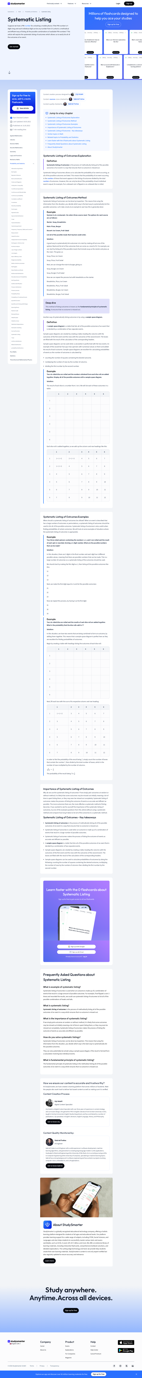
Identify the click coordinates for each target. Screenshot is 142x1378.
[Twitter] (126, 1365)
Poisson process (15, 290)
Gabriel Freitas (79, 99)
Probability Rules (15, 294)
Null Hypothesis (15, 280)
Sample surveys (15, 321)
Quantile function (15, 300)
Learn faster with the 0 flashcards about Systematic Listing (69, 140)
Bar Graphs (14, 172)
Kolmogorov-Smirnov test (17, 243)
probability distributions (17, 348)
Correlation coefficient (16, 199)
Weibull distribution (16, 344)
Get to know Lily (54, 1122)
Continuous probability (17, 195)
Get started (14, 46)
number (28, 26)
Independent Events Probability (19, 240)
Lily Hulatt (79, 94)
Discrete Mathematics (16, 148)
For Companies (70, 1354)
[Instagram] (120, 1365)
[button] (9, 72)
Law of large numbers (16, 250)
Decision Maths (14, 144)
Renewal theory (15, 314)
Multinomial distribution (17, 273)
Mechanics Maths (15, 160)
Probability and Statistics (17, 164)
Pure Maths (13, 352)
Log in (85, 957)
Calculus (12, 140)
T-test (12, 338)
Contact (93, 1346)
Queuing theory (15, 307)
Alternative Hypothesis (17, 168)
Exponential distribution (17, 216)
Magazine (68, 1358)
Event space (14, 209)
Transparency (54, 1366)
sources (52, 99)
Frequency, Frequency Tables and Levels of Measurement (21, 231)
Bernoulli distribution (16, 179)
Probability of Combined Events (19, 297)
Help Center (94, 1350)
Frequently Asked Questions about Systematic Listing (67, 144)
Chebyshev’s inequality (17, 185)
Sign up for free (113, 24)
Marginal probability (16, 260)
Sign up (129, 3)
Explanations (69, 1350)
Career (42, 1346)
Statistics (12, 356)
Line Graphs (14, 253)
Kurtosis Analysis (15, 246)
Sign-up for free (71, 1310)
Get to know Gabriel (55, 1166)
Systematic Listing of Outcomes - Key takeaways (65, 131)
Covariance (14, 202)
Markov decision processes (17, 263)
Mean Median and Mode (17, 270)
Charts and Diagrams (16, 182)
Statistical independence (17, 324)
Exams (67, 1346)
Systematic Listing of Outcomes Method (62, 121)
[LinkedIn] (132, 1365)
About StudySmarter (55, 147)
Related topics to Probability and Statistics (63, 137)
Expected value (15, 212)
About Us (43, 1350)
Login (118, 3)
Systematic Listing (15, 334)
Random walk (14, 311)
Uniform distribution (16, 341)
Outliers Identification (16, 284)
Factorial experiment (16, 226)
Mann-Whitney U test (16, 256)
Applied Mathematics (16, 136)
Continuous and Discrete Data (18, 192)
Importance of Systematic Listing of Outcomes (64, 127)
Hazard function (15, 236)
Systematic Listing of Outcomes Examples (63, 124)
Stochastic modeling (16, 328)
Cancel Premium (96, 1354)
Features (71, 4)
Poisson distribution (16, 287)
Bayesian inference (16, 175)
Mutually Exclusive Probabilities (19, 277)
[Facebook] (114, 1365)
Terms (32, 1366)
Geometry (13, 152)
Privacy (42, 1366)
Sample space (14, 317)
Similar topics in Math (55, 134)
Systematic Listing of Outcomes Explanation (64, 117)
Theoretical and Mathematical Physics (21, 360)
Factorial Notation (15, 223)
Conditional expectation (17, 189)
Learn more (49, 1261)
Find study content (53, 4)
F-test (12, 219)
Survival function (15, 331)
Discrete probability (16, 206)
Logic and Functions (16, 156)
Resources (85, 4)
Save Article (24, 108)
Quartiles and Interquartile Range (19, 304)
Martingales (14, 267)
